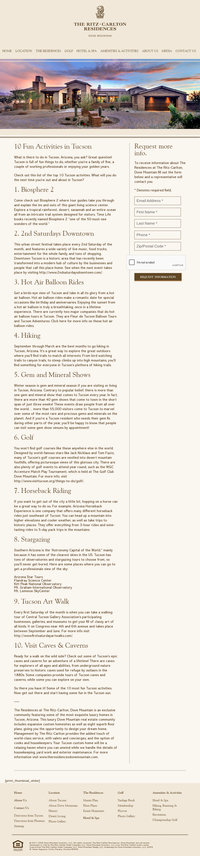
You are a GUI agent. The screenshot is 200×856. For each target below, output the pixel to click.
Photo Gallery (57, 821)
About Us (150, 51)
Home (7, 51)
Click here (58, 321)
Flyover (122, 810)
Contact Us (186, 51)
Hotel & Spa (87, 51)
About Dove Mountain (63, 805)
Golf (69, 51)
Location (23, 51)
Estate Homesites (93, 810)
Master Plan (90, 800)
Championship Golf (165, 819)
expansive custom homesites (49, 724)
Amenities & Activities (119, 51)
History (53, 810)
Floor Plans (90, 805)
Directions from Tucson (28, 815)
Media (167, 51)
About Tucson (57, 800)
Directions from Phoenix (29, 820)
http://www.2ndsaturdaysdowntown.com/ (70, 272)
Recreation (159, 814)
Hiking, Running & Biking (165, 807)
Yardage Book (126, 800)
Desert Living (57, 816)
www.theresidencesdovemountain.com (68, 757)
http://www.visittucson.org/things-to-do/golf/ (48, 481)
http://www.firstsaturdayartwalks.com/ (43, 636)
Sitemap (19, 826)
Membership (125, 805)
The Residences (48, 51)
